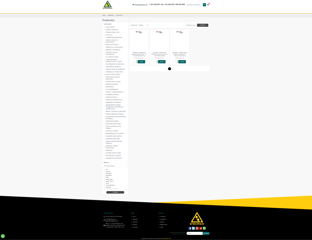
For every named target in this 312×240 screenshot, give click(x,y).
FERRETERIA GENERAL (112, 121)
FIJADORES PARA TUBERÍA (113, 136)
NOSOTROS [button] (131, 11)
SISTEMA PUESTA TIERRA (113, 153)
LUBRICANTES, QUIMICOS (113, 66)
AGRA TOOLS (110, 181)
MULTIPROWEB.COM (166, 238)
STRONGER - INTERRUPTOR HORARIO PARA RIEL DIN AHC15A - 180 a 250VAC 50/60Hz (159, 54)
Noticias (134, 224)
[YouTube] (200, 228)
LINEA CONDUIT (110, 27)
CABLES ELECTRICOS (112, 44)
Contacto (134, 227)
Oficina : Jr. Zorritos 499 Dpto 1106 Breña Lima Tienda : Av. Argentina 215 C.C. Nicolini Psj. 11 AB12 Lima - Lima (114, 225)
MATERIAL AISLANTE (112, 84)
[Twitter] (193, 228)
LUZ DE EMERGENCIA (112, 89)
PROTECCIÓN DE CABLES (113, 74)
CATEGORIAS (107, 24)
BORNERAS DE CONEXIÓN (113, 102)
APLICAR (115, 192)
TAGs (160, 227)
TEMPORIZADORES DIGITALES (115, 114)
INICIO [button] (121, 11)
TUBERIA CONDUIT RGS (112, 32)
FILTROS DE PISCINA (112, 131)
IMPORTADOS (110, 87)
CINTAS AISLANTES (111, 97)
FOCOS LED (109, 35)
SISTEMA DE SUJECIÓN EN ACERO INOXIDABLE (116, 117)
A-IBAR (108, 171)
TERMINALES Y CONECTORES (114, 72)
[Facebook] (190, 228)
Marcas (161, 222)
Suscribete (206, 233)
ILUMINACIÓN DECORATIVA (114, 158)
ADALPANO (109, 179)
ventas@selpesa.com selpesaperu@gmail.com (111, 220)
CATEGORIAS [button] (157, 11)
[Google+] (197, 228)
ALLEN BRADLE (110, 185)
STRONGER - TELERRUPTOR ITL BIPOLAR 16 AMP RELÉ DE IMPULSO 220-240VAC (179, 54)
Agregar (141, 61)
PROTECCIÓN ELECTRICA (113, 81)
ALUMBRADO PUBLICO (112, 94)
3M (107, 169)
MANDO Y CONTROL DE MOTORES (116, 111)
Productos (111, 15)
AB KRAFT (109, 173)
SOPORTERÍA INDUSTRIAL (113, 124)
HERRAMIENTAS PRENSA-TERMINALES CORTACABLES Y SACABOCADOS (114, 107)
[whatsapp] (204, 228)
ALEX (107, 183)
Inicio (103, 15)
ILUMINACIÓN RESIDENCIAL (114, 37)
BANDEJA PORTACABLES (113, 50)
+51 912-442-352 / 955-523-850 (113, 216)
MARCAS (106, 162)
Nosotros (134, 219)
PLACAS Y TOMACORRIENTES (114, 92)
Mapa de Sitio (162, 224)
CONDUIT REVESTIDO (112, 29)
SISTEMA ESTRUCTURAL (113, 139)
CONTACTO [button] (190, 11)
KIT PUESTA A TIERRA (112, 57)
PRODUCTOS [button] (144, 11)
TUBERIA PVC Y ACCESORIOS (114, 47)
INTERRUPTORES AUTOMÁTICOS (115, 69)
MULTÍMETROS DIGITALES (113, 155)
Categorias (162, 219)
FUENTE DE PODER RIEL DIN (114, 100)
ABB (107, 177)
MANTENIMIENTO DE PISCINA (114, 133)
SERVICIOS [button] (178, 11)
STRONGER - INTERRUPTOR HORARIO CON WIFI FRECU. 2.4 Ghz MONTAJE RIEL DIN (139, 54)
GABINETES (109, 150)
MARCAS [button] (168, 11)
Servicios (134, 222)
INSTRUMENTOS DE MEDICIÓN (115, 64)
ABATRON (109, 175)
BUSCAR (202, 25)
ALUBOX (108, 187)
